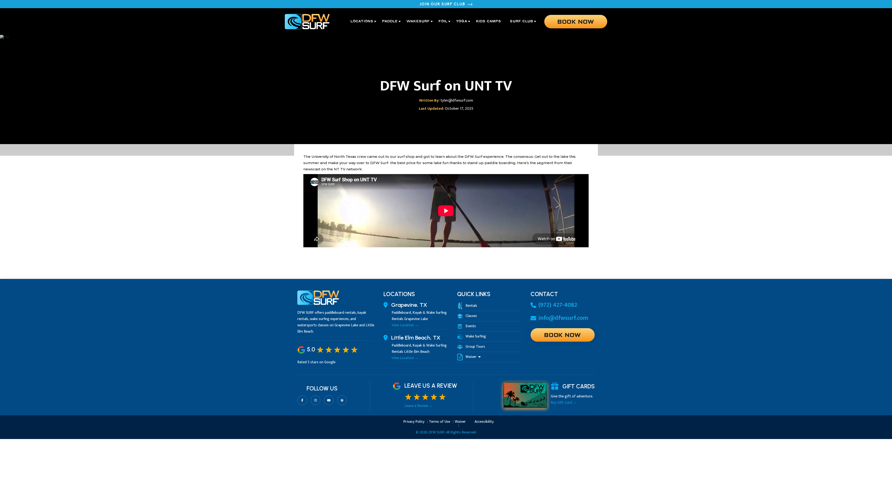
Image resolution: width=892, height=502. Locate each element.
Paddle (390, 21)
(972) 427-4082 (557, 305)
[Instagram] (315, 400)
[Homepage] (307, 21)
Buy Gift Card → (564, 403)
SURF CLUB (521, 21)
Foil (443, 21)
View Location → (405, 325)
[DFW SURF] (318, 299)
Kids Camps (488, 21)
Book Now (576, 21)
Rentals (471, 306)
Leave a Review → (418, 406)
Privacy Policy (413, 422)
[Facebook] (302, 400)
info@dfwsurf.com (563, 318)
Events (471, 326)
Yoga (461, 21)
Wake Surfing (476, 336)
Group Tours (475, 347)
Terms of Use (439, 422)
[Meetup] (342, 400)
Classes (471, 316)
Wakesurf (418, 21)
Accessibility (484, 422)
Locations (362, 21)
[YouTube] (329, 400)
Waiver (471, 357)
